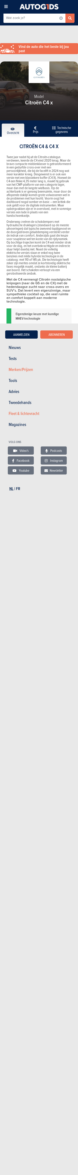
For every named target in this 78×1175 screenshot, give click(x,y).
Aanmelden (21, 334)
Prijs (35, 131)
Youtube (23, 470)
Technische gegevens (63, 129)
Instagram (56, 460)
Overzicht (13, 132)
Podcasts (56, 450)
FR (18, 489)
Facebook (22, 460)
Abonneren (57, 334)
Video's (24, 450)
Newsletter (56, 470)
